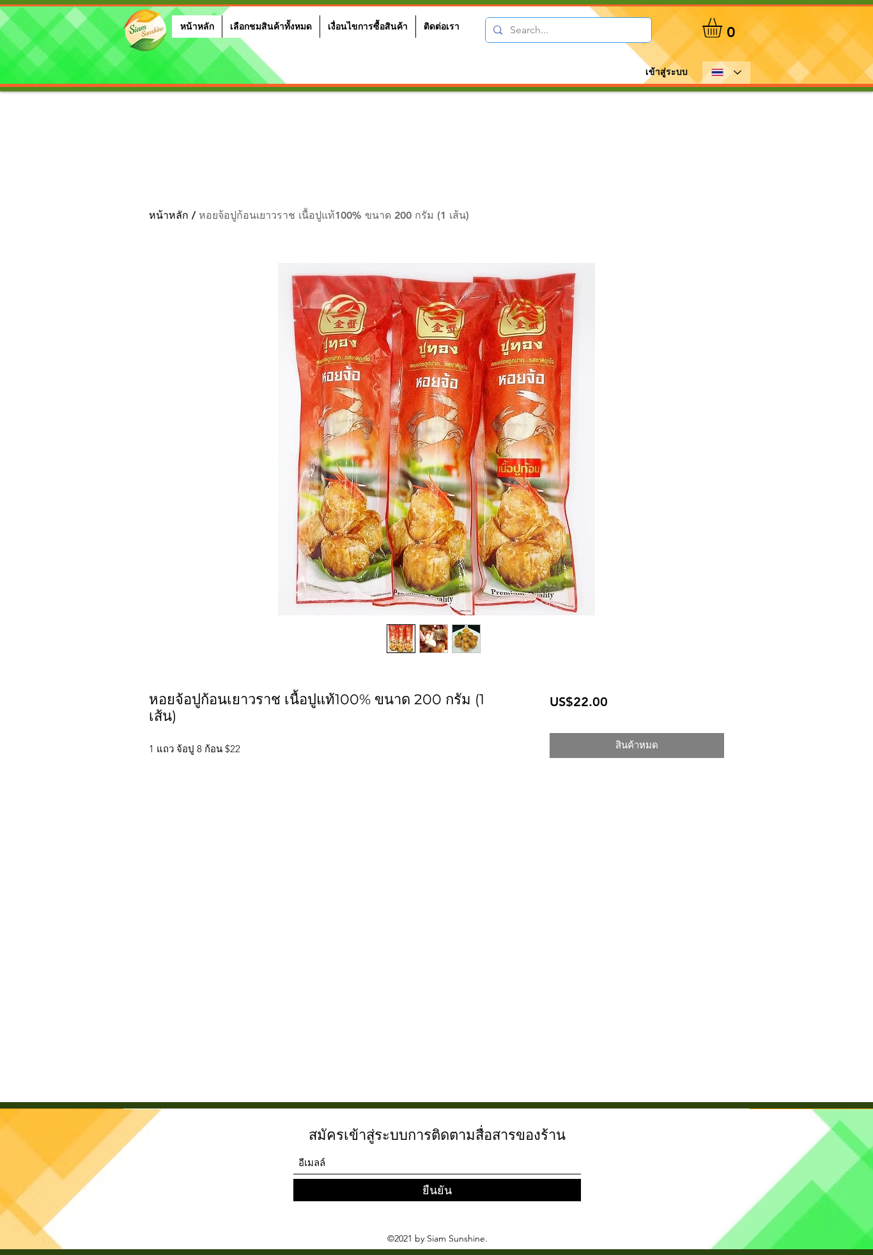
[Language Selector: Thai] (726, 72)
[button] (723, 28)
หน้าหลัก (169, 215)
